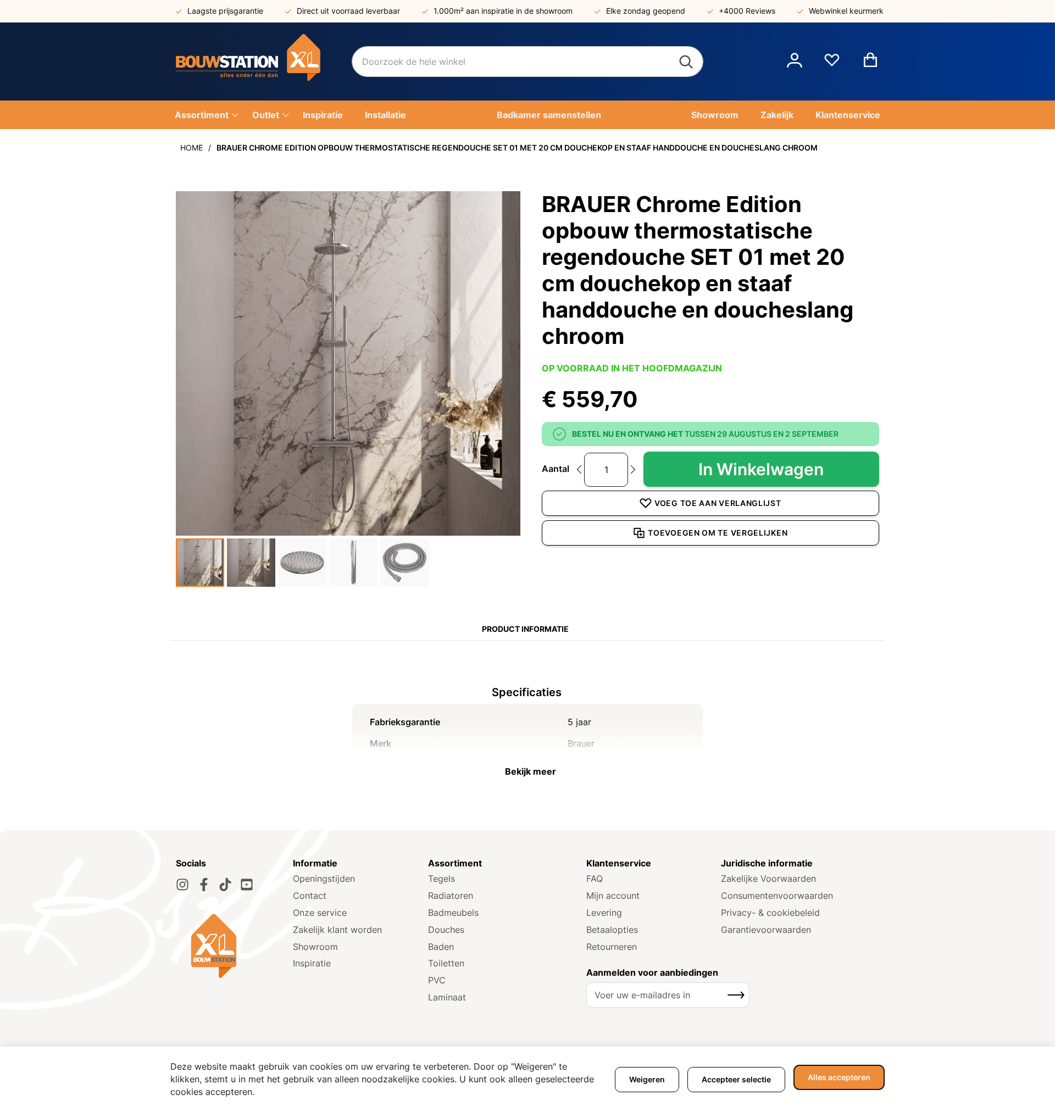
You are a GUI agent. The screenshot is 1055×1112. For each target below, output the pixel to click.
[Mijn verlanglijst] (832, 64)
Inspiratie (312, 963)
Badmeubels (453, 912)
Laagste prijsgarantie (225, 10)
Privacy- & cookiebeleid (770, 912)
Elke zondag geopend (645, 10)
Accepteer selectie (736, 1079)
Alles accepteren (839, 1077)
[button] (794, 61)
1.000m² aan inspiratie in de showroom (503, 10)
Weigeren (647, 1079)
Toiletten (446, 963)
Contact (309, 895)
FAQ (594, 878)
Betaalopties (612, 929)
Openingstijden (324, 878)
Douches (446, 929)
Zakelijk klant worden (337, 929)
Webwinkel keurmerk (846, 10)
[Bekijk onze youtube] (246, 884)
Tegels (441, 878)
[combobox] (527, 61)
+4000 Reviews (747, 10)
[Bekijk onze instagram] (182, 884)
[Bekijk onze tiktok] (225, 884)
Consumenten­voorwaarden (777, 895)
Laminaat (447, 997)
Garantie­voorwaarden (766, 929)
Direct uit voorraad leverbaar (348, 10)
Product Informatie (525, 628)
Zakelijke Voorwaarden (768, 878)
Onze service (320, 912)
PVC (437, 980)
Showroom (315, 946)
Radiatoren (450, 895)
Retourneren (611, 946)
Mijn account (613, 895)
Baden (441, 946)
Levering (604, 912)
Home (191, 147)
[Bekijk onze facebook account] (203, 884)
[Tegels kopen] (264, 61)
